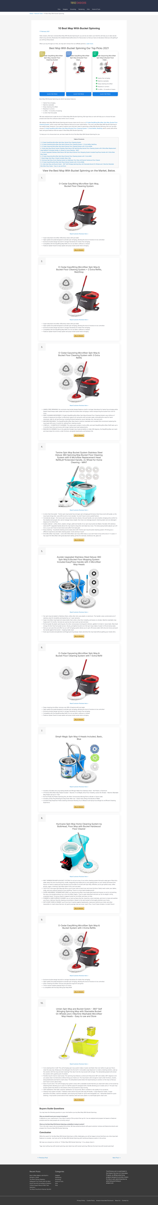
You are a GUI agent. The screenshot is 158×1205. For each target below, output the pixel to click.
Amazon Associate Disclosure (104, 1200)
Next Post (116, 1157)
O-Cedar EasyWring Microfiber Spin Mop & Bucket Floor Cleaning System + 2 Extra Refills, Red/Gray (73, 128)
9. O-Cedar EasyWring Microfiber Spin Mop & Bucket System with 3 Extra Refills (62, 162)
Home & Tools (96, 9)
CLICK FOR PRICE (52, 94)
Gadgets (65, 9)
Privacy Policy (81, 1200)
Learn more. (89, 43)
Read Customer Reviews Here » (79, 234)
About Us (117, 1200)
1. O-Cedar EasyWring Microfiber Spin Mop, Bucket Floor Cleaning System (60, 142)
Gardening (81, 9)
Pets (59, 9)
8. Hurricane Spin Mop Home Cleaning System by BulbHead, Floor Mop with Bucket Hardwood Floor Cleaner (70, 160)
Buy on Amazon (79, 250)
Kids (88, 9)
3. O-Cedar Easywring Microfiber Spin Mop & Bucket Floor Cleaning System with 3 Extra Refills (66, 146)
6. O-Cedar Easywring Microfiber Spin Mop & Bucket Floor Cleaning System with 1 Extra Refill (65, 156)
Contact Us (125, 1200)
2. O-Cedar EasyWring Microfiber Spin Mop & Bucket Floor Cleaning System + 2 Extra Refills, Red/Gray (68, 144)
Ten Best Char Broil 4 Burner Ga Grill (40, 1189)
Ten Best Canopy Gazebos (37, 1179)
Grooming (73, 9)
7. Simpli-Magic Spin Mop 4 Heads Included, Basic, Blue (55, 158)
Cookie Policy (91, 1200)
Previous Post (43, 1157)
